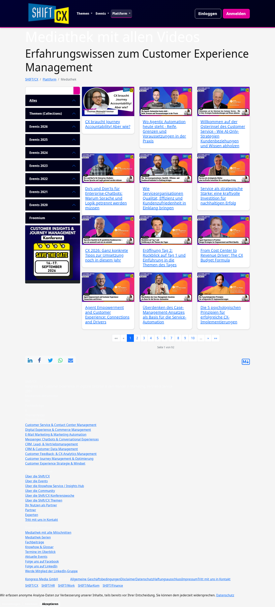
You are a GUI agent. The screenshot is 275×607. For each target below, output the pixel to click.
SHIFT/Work (66, 585)
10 (193, 338)
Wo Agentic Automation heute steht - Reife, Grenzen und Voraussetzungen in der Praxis (164, 131)
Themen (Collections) (45, 113)
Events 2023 (38, 166)
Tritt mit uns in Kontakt (41, 519)
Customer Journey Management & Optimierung (59, 458)
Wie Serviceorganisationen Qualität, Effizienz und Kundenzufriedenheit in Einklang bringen (164, 198)
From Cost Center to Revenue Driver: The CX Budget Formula (222, 255)
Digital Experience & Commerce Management (58, 429)
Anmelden (236, 13)
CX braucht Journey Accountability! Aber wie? (107, 124)
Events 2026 (38, 126)
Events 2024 (38, 152)
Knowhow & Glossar (39, 547)
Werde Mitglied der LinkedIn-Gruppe (51, 571)
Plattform (120, 13)
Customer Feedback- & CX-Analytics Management (61, 454)
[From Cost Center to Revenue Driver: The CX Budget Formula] (223, 230)
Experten (31, 515)
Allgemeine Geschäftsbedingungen (95, 579)
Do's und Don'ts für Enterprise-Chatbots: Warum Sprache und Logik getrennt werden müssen (106, 198)
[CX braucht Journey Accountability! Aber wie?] (108, 101)
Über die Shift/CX (37, 476)
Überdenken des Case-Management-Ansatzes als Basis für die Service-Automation (164, 315)
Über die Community (40, 490)
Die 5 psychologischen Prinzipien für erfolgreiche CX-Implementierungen (221, 315)
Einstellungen (11, 604)
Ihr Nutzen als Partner (41, 505)
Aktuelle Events (36, 556)
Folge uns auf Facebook (42, 561)
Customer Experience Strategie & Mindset (55, 463)
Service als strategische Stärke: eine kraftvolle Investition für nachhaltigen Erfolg (222, 196)
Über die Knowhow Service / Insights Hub (54, 486)
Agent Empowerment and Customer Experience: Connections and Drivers (107, 315)
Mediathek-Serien (38, 537)
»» (215, 338)
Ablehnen (31, 604)
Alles (33, 100)
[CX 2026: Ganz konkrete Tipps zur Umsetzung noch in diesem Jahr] (108, 230)
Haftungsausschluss (167, 579)
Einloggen (207, 13)
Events (101, 13)
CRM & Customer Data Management (51, 449)
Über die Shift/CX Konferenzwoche (49, 495)
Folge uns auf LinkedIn (41, 566)
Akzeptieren (50, 604)
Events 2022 (38, 179)
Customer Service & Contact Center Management (60, 425)
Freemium (37, 218)
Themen (83, 13)
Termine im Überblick (40, 552)
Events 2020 (38, 205)
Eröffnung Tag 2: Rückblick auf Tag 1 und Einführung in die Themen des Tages (164, 258)
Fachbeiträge (34, 542)
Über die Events (36, 481)
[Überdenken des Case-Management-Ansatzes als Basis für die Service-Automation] (166, 287)
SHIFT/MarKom (88, 585)
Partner (30, 510)
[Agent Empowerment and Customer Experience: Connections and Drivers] (108, 287)
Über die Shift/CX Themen (43, 500)
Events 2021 (38, 192)
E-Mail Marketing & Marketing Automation (55, 434)
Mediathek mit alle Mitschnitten (48, 532)
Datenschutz (144, 579)
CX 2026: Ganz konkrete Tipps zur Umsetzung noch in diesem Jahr (106, 255)
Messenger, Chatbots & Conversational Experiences (62, 439)
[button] (30, 360)
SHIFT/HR (48, 585)
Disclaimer (127, 579)
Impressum (190, 579)
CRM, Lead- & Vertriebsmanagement (51, 444)
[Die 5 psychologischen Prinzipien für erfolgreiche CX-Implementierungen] (223, 287)
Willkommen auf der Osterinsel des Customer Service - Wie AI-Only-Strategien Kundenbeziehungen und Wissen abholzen (223, 133)
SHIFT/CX (31, 79)
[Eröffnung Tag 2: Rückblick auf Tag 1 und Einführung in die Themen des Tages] (166, 230)
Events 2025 (38, 139)
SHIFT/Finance (113, 585)
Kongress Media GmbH (41, 579)
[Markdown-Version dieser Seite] (246, 363)
